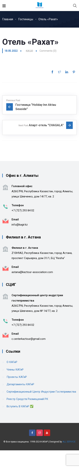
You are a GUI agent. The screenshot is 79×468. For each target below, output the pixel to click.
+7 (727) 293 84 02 (23, 210)
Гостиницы (25, 19)
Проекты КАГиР (17, 377)
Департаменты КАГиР (20, 384)
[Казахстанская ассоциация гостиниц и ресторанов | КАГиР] (39, 5)
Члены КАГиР (15, 369)
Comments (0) (48, 50)
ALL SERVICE (69, 441)
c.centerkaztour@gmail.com (29, 339)
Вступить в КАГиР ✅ (20, 406)
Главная (7, 19)
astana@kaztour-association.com (32, 272)
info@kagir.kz (20, 224)
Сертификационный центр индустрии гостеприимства (41, 391)
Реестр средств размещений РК (27, 399)
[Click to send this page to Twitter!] (59, 72)
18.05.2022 (11, 50)
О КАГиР (12, 362)
